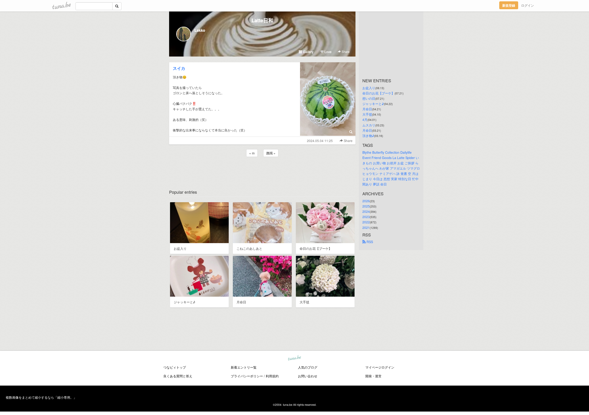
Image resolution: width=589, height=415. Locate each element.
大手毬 (367, 114)
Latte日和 (262, 20)
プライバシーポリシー (247, 376)
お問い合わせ (307, 376)
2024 (366, 211)
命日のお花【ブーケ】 (378, 93)
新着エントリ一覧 (244, 367)
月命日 (367, 109)
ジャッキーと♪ (373, 103)
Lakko (199, 30)
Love (327, 51)
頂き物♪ (368, 135)
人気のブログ (307, 367)
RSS (369, 241)
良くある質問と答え (177, 376)
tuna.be (294, 358)
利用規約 (272, 376)
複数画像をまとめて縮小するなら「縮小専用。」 (41, 397)
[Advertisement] (262, 170)
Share (345, 51)
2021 (366, 227)
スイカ (179, 68)
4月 (364, 119)
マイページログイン (379, 367)
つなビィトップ (174, 367)
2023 (366, 216)
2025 (366, 206)
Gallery (307, 51)
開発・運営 (373, 376)
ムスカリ (368, 125)
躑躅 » (270, 153)
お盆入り (368, 87)
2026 (366, 201)
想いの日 (368, 98)
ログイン (527, 5)
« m (252, 153)
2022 (366, 222)
